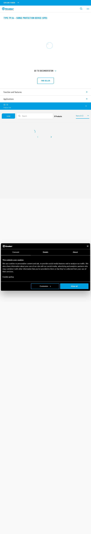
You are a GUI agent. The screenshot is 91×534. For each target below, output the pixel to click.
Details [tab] (45, 252)
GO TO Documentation (43, 71)
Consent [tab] (15, 252)
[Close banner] (87, 246)
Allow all (74, 286)
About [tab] (75, 252)
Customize (44, 286)
